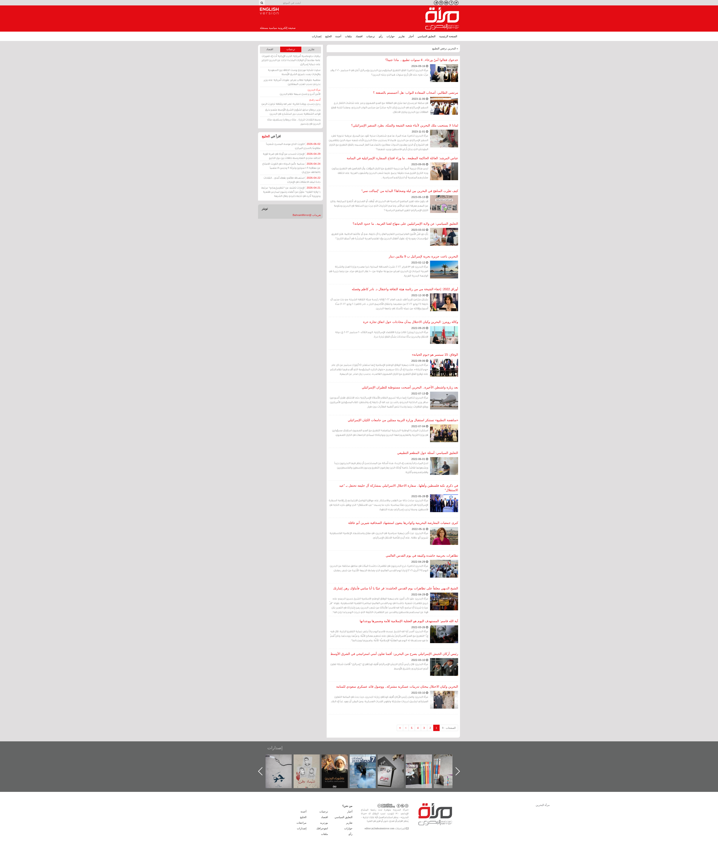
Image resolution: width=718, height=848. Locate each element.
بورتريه (324, 822)
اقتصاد (359, 36)
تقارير (401, 36)
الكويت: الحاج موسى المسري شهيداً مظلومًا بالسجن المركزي (293, 146)
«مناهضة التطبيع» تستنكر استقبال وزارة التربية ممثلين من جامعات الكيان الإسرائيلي (403, 420)
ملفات (348, 36)
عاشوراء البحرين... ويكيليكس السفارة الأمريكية (366, 763)
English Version (269, 11)
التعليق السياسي (426, 36)
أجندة (338, 36)
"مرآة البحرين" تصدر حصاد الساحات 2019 (450, 763)
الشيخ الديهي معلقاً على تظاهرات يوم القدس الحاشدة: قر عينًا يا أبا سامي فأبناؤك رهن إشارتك (395, 588)
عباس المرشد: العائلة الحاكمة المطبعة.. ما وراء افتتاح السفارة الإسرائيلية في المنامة (402, 158)
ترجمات (370, 36)
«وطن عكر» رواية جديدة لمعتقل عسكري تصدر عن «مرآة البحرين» (422, 765)
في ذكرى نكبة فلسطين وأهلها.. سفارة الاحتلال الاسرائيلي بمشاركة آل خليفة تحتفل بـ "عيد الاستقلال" (398, 488)
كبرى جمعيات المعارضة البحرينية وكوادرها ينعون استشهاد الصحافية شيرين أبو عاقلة (403, 523)
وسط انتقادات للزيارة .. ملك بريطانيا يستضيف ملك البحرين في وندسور (293, 122)
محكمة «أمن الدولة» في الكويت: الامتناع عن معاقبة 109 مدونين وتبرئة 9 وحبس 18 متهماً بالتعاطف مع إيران (291, 168)
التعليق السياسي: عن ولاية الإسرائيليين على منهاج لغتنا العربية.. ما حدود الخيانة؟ (405, 223)
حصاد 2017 (394, 758)
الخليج (328, 36)
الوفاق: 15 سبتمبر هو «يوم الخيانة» (435, 354)
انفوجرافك (322, 828)
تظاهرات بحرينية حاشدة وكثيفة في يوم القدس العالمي (422, 555)
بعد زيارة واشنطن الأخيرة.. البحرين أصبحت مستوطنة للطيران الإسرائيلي (410, 387)
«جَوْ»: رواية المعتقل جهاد (310, 761)
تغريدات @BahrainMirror (307, 214)
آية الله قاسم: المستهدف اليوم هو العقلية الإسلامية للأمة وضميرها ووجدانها (409, 621)
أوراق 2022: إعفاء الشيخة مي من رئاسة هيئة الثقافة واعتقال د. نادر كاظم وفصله (405, 289)
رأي (381, 36)
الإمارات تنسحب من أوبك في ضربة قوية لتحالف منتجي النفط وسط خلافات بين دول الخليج (291, 156)
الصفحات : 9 (449, 727)
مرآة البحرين (442, 18)
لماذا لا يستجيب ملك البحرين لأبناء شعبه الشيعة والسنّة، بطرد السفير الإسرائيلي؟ (404, 125)
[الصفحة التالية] (406, 728)
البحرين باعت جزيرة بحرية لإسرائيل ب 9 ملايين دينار (423, 256)
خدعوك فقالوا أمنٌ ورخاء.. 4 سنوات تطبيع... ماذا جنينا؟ (421, 60)
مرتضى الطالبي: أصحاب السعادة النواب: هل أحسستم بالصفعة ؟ (415, 92)
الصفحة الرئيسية (448, 36)
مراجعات (301, 822)
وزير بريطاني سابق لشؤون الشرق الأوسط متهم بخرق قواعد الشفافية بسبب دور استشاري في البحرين (292, 112)
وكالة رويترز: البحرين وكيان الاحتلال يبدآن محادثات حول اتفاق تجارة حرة (410, 322)
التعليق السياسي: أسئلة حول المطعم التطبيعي (427, 453)
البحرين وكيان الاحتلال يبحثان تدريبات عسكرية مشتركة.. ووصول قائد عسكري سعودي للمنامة (397, 686)
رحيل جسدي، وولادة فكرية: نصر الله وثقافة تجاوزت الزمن (290, 102)
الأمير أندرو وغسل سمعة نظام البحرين (300, 92)
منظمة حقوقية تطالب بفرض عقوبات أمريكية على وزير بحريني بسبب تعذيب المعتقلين (291, 82)
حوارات (390, 36)
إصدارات (316, 36)
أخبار (411, 36)
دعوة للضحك (282, 758)
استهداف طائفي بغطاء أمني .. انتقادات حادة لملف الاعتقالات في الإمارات (292, 180)
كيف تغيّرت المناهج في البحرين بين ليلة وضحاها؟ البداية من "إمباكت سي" (409, 191)
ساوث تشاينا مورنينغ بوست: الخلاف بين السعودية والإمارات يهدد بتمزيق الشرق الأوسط (294, 72)
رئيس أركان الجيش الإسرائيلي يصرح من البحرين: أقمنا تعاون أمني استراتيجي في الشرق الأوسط (394, 654)
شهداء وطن (338, 758)
